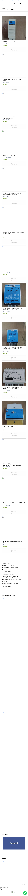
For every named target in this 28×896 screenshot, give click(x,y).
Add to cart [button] (14, 49)
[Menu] (24, 3)
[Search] (8, 3)
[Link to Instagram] (25, 885)
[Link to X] (22, 885)
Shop (3, 8)
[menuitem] (8, 3)
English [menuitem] (15, 892)
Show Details (14, 50)
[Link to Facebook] (20, 885)
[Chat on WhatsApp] (25, 893)
